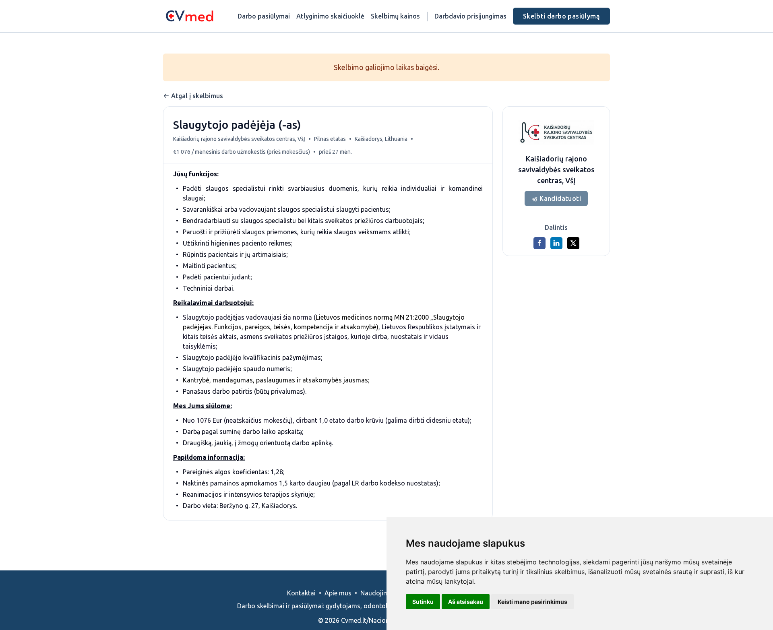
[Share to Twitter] (573, 243)
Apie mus (337, 593)
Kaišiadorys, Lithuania (381, 139)
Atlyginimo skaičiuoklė (330, 16)
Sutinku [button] (423, 601)
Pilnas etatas (330, 139)
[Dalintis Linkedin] (556, 243)
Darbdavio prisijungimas (470, 16)
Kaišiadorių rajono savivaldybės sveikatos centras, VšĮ (239, 139)
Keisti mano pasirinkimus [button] (532, 601)
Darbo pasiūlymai (264, 16)
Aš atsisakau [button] (465, 601)
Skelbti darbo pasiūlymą (561, 16)
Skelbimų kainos (395, 16)
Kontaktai (301, 593)
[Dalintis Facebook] (539, 243)
